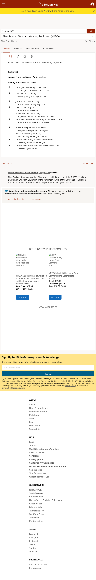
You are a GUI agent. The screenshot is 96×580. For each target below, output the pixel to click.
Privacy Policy (70, 385)
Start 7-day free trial (15, 199)
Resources (18, 48)
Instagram (34, 537)
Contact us (34, 455)
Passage (6, 48)
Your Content (48, 48)
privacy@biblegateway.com (13, 388)
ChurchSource (36, 496)
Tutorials (33, 445)
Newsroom (34, 425)
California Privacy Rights (41, 462)
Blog (31, 422)
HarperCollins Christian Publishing (45, 500)
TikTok (32, 544)
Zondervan (34, 517)
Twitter (32, 548)
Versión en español (38, 564)
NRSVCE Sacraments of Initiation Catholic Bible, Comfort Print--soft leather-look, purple (31, 278)
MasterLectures (36, 521)
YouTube (33, 551)
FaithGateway (35, 489)
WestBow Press (36, 514)
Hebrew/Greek (32, 48)
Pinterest (33, 541)
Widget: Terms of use (39, 476)
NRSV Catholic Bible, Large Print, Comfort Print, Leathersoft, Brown (64, 276)
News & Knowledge (38, 408)
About (32, 404)
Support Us (34, 429)
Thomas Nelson (36, 510)
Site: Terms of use (37, 473)
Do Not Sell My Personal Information (47, 466)
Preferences (35, 568)
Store (31, 418)
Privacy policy (36, 459)
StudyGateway (36, 493)
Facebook (33, 534)
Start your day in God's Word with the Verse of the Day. (48, 11)
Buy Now (22, 297)
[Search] (91, 31)
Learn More (36, 199)
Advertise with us (37, 452)
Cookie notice (35, 469)
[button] (92, 4)
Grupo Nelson (35, 503)
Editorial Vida (35, 507)
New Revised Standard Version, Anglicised (29, 172)
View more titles (48, 307)
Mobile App (34, 415)
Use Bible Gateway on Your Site (44, 449)
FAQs (31, 442)
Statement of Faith (38, 411)
